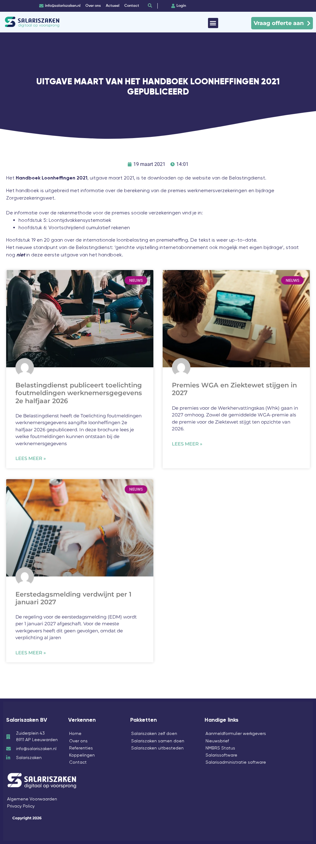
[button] (213, 23)
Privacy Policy (21, 806)
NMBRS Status (220, 747)
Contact (78, 762)
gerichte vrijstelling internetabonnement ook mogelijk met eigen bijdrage (198, 247)
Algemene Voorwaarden (32, 798)
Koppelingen (82, 755)
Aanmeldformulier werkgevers (236, 733)
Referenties (81, 747)
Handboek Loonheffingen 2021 (51, 178)
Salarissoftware (221, 755)
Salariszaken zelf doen (154, 733)
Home (75, 733)
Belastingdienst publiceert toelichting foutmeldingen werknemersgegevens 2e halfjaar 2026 (78, 392)
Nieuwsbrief (217, 740)
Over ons (78, 740)
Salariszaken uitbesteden (157, 747)
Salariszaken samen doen (157, 740)
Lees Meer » (30, 458)
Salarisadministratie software (236, 762)
